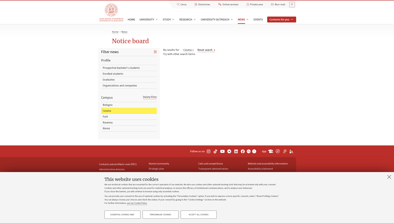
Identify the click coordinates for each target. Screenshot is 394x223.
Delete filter (150, 97)
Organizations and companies (120, 85)
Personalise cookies (160, 214)
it (292, 4)
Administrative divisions (112, 169)
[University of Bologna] (111, 12)
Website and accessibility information (268, 163)
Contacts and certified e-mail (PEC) (118, 164)
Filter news (110, 52)
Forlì (105, 117)
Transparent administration (213, 169)
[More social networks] (254, 151)
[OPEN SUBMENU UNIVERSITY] (156, 19)
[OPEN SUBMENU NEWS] (247, 19)
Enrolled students (113, 74)
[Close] (389, 176)
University (146, 19)
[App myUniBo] (271, 151)
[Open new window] (208, 151)
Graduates (109, 80)
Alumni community (159, 163)
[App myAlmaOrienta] (278, 151)
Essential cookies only (122, 214)
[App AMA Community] (291, 150)
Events (258, 19)
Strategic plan (156, 169)
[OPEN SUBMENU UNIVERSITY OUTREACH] (231, 19)
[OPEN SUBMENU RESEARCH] (194, 19)
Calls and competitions (210, 163)
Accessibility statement (260, 169)
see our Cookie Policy (137, 203)
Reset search (206, 50)
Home (131, 19)
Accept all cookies (199, 214)
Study (167, 19)
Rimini (106, 128)
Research (185, 19)
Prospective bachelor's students (121, 68)
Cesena (107, 111)
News (241, 19)
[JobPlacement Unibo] (284, 151)
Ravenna (108, 123)
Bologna (107, 105)
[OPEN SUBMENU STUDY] (173, 19)
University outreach (215, 19)
